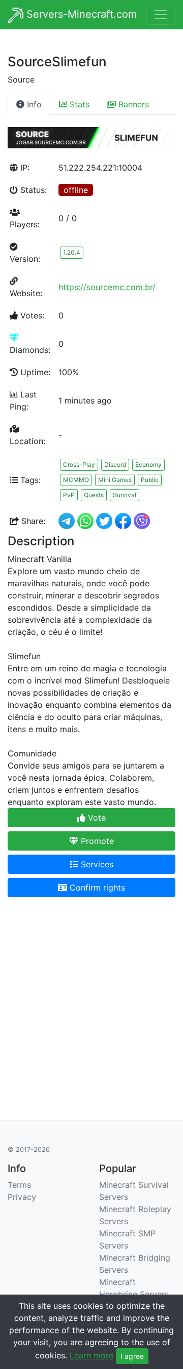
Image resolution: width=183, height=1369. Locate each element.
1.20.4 (71, 252)
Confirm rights (96, 887)
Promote (96, 841)
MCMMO (76, 480)
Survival (124, 495)
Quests (94, 495)
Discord (115, 464)
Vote (95, 818)
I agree (132, 1356)
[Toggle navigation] (160, 15)
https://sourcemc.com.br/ (107, 287)
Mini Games (115, 480)
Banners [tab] (132, 104)
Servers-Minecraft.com (80, 14)
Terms (19, 1185)
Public (150, 480)
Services (95, 864)
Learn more (91, 1355)
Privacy (22, 1197)
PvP (69, 495)
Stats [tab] (78, 104)
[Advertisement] (91, 996)
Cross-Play (79, 464)
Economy (148, 464)
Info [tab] (33, 104)
